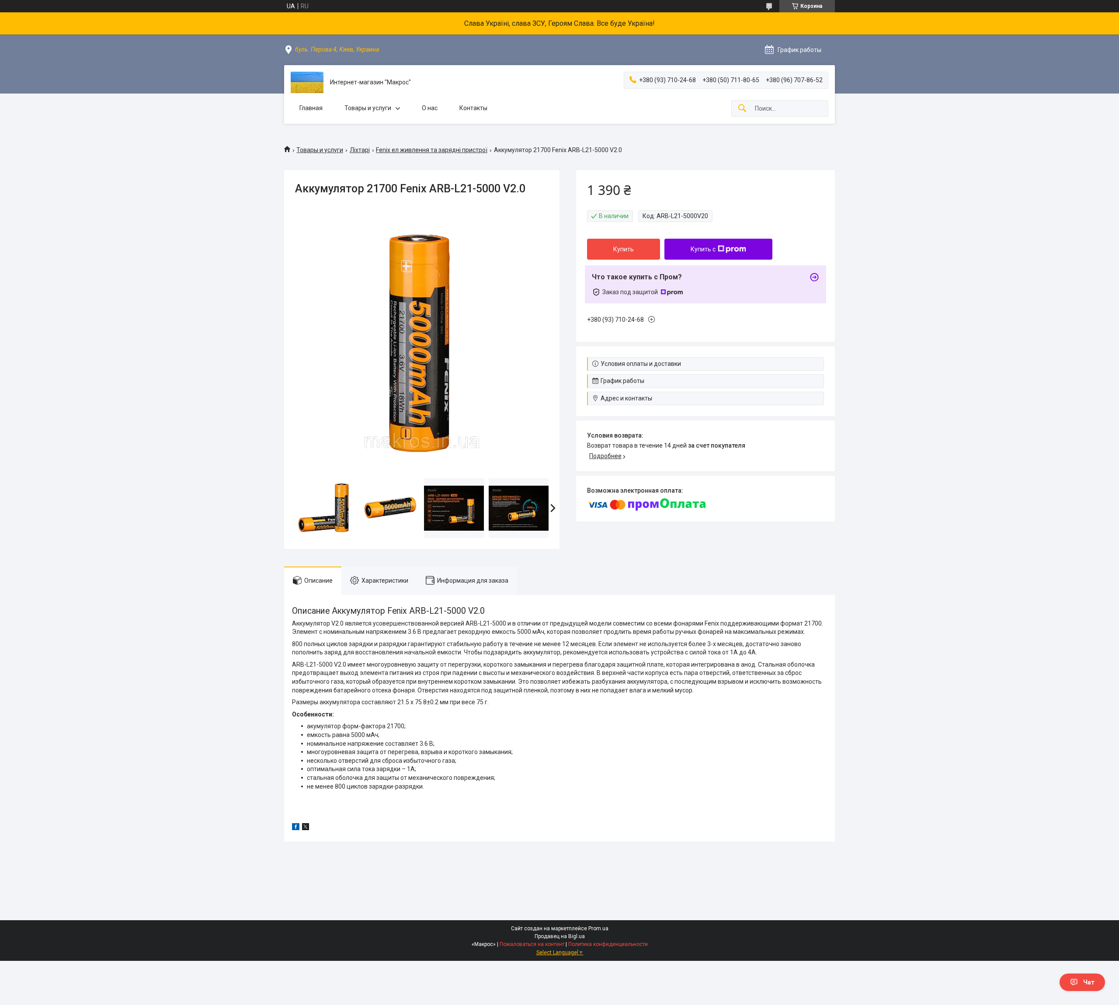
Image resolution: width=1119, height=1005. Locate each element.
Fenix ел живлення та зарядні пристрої (431, 149)
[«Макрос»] (307, 82)
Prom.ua (598, 928)
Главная (311, 107)
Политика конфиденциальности (608, 944)
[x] (305, 827)
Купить (623, 249)
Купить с (703, 249)
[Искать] (742, 108)
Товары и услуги (367, 107)
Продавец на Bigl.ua (560, 936)
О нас (430, 107)
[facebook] (295, 827)
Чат (1089, 982)
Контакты (473, 107)
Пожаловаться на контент (532, 944)
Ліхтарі (360, 149)
